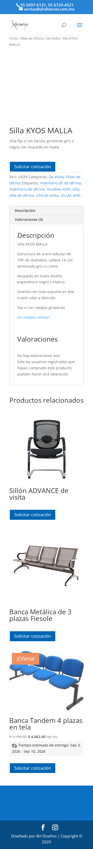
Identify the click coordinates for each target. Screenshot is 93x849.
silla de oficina (21, 195)
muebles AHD (58, 189)
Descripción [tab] (25, 210)
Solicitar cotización (32, 166)
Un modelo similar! (33, 317)
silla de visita (47, 195)
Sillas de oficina (32, 38)
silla (75, 189)
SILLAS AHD (70, 195)
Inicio (13, 38)
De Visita (53, 38)
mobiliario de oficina (27, 189)
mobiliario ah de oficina (60, 183)
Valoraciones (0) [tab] (29, 219)
